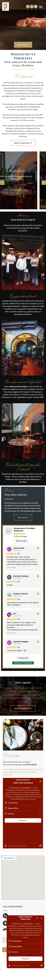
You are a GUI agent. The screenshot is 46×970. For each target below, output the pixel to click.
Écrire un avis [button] (21, 541)
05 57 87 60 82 (31, 764)
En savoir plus (23, 190)
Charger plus (23, 658)
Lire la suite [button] (11, 568)
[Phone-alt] (28, 6)
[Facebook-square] (36, 6)
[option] (23, 180)
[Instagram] (32, 6)
